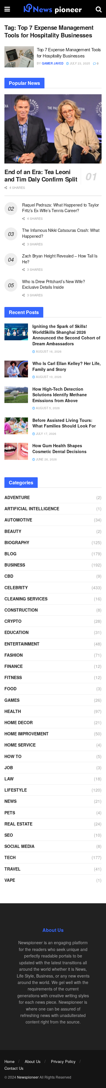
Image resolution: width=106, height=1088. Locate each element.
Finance (13, 666)
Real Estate (18, 824)
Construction (21, 610)
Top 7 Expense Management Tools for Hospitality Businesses (69, 52)
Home (9, 1061)
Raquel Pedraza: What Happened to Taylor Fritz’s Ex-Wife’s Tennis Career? (60, 208)
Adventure (17, 497)
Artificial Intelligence (31, 508)
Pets (9, 812)
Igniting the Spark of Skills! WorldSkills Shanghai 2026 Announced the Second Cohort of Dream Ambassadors (66, 334)
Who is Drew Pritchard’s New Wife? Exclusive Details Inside (53, 284)
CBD (8, 576)
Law (9, 779)
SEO (8, 835)
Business (14, 565)
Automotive (18, 520)
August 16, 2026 (48, 351)
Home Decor (18, 722)
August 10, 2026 (48, 377)
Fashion (13, 655)
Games (11, 700)
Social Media (19, 846)
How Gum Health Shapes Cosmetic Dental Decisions (59, 448)
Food (10, 688)
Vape (9, 880)
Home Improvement (26, 734)
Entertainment (21, 644)
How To (12, 756)
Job (8, 767)
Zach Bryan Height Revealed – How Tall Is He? (59, 259)
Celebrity (16, 587)
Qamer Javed (52, 63)
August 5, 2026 (47, 408)
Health (12, 711)
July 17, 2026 (45, 434)
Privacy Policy (63, 1061)
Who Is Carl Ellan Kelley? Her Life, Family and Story (66, 366)
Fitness (13, 677)
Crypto (12, 621)
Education (16, 632)
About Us (33, 1061)
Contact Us (14, 1068)
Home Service (20, 745)
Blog (10, 554)
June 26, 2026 (46, 459)
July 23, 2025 (79, 63)
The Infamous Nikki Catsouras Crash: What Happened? (61, 233)
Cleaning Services (25, 599)
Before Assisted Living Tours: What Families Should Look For (64, 423)
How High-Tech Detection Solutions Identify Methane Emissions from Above (59, 394)
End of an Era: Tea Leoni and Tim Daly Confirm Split (40, 175)
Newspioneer (28, 1076)
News (10, 801)
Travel (12, 869)
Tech (10, 857)
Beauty (12, 531)
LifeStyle (15, 790)
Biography (16, 542)
